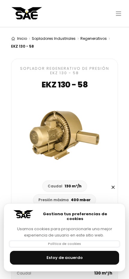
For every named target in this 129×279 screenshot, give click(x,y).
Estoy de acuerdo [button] (64, 257)
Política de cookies (64, 243)
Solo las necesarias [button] (113, 187)
